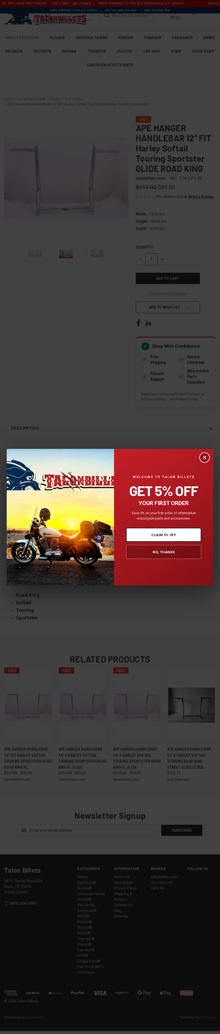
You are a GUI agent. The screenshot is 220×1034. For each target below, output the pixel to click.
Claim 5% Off (163, 535)
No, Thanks (164, 552)
